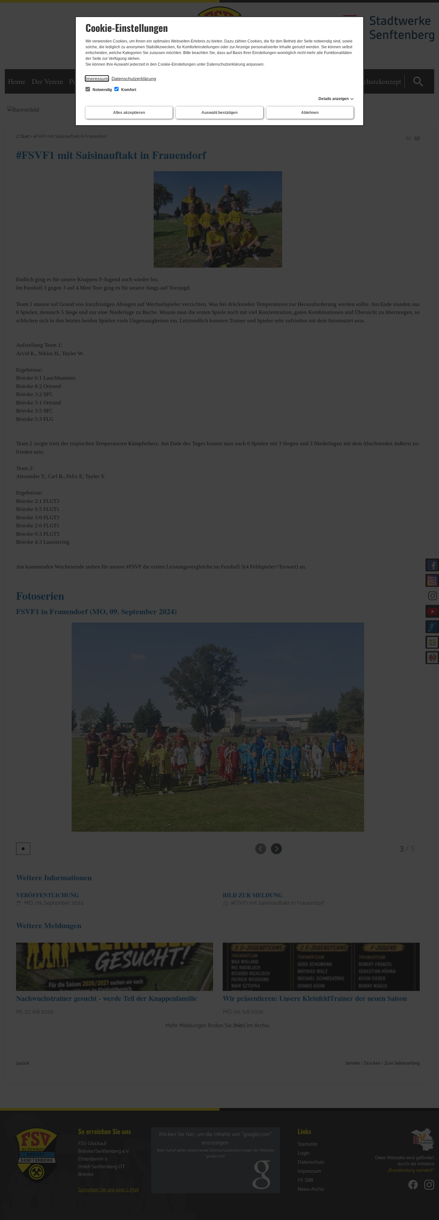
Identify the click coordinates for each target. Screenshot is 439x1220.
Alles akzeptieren (129, 112)
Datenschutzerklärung (134, 78)
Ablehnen (309, 112)
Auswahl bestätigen (219, 112)
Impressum (96, 78)
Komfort (128, 90)
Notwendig (102, 90)
